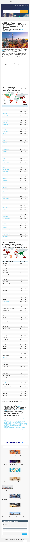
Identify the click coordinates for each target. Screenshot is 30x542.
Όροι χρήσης (19, 539)
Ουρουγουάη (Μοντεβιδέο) (6, 234)
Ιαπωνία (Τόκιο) (5, 178)
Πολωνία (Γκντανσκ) (5, 209)
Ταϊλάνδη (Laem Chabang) (6, 229)
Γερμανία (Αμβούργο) (6, 156)
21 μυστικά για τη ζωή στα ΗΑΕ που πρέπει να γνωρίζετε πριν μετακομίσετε (14, 421)
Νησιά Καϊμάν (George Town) (7, 288)
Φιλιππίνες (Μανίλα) (5, 207)
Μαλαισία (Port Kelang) (6, 198)
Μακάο (4, 196)
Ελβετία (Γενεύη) (5, 225)
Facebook (22, 539)
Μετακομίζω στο (5, 529)
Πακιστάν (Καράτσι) (5, 205)
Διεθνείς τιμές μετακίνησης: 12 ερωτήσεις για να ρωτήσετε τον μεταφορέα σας (13, 499)
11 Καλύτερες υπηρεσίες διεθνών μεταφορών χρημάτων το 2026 (13, 473)
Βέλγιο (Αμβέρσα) (5, 118)
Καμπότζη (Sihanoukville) (6, 126)
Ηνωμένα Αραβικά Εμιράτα (7, 48)
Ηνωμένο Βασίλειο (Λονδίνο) (7, 232)
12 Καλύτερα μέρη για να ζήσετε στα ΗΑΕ (9, 420)
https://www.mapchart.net (7, 405)
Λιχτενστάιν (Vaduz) (5, 191)
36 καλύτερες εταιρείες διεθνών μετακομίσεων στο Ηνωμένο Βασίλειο (14, 516)
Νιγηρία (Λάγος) (5, 362)
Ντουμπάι (3, 50)
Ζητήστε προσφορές (24, 11)
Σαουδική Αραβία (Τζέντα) (6, 212)
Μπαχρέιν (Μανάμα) (5, 115)
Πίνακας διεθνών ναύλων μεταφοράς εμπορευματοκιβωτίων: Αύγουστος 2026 (14, 455)
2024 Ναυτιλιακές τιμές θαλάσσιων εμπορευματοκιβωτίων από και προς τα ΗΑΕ (15, 417)
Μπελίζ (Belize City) (5, 120)
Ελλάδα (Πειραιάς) (5, 160)
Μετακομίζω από (5, 526)
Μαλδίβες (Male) (5, 357)
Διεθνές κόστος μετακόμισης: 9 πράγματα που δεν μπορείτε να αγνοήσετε (15, 481)
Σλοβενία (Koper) (5, 216)
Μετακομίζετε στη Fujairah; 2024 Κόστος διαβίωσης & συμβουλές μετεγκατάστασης (15, 430)
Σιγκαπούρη (4, 214)
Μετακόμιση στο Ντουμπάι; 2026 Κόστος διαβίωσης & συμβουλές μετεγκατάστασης (15, 423)
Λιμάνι (10, 106)
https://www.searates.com (19, 409)
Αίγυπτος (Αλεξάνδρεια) (6, 149)
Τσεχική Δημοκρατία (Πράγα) (7, 144)
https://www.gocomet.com (7, 410)
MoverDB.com (15, 2)
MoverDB (18, 406)
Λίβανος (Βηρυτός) (5, 189)
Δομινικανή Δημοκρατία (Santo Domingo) (8, 147)
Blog (5, 539)
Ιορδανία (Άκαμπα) (5, 182)
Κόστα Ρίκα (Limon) (5, 138)
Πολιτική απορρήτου (15, 539)
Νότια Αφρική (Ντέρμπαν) (6, 218)
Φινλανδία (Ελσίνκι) (5, 153)
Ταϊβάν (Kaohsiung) (5, 227)
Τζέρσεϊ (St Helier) (5, 180)
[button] (19, 106)
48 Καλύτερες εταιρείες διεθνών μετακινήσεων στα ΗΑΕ (11, 416)
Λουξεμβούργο (5, 194)
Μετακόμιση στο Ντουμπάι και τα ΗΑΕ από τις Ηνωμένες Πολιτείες (13, 429)
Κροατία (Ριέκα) (5, 140)
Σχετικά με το (7, 539)
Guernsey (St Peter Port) (6, 162)
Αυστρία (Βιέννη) (5, 113)
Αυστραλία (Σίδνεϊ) (5, 111)
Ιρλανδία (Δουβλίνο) (5, 171)
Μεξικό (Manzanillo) (5, 200)
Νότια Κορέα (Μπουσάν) (6, 220)
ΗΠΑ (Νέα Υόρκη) (5, 238)
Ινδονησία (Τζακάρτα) (6, 169)
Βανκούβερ (7, 129)
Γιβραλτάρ (4, 158)
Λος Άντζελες (6, 236)
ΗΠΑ (3, 236)
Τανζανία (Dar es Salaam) (6, 382)
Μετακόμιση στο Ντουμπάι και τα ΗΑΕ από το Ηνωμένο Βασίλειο (13, 422)
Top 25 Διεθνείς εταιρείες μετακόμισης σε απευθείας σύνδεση (12, 464)
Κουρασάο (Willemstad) (6, 301)
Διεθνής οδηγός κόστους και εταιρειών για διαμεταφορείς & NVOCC (14, 490)
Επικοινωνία (11, 539)
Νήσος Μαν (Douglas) (6, 173)
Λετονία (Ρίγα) (5, 187)
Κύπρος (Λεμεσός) (5, 142)
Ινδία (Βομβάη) (5, 167)
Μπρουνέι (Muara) (5, 124)
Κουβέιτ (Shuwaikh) (5, 185)
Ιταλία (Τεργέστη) (5, 176)
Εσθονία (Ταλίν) (5, 151)
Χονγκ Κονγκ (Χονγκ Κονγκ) (6, 165)
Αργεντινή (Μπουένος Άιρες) (7, 109)
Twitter (25, 539)
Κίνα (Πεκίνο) (4, 133)
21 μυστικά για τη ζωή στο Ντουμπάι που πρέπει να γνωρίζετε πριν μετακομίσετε (15, 424)
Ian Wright (21, 29)
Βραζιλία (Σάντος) (5, 122)
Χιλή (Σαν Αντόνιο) (5, 131)
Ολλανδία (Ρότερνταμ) (6, 203)
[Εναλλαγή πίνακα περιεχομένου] (9, 84)
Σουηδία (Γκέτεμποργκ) (6, 223)
